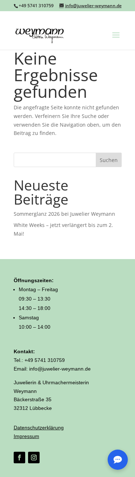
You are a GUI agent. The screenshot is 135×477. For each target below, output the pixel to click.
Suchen (109, 160)
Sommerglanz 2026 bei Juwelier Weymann (64, 213)
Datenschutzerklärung (39, 427)
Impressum (26, 436)
